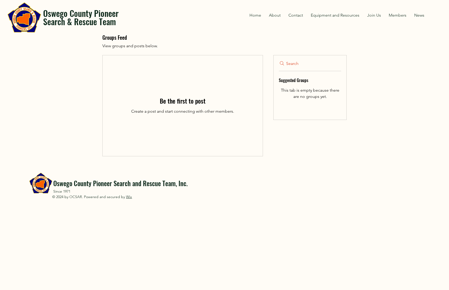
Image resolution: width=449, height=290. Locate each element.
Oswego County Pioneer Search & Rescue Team (80, 17)
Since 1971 (61, 191)
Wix (129, 196)
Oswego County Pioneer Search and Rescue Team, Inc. (120, 183)
